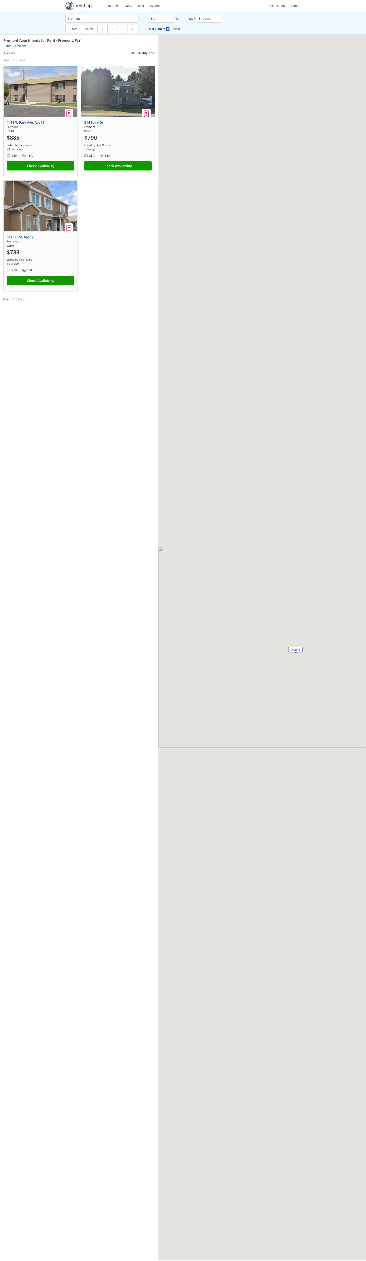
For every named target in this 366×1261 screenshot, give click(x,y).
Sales (128, 6)
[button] (295, 649)
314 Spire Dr (93, 122)
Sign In (296, 6)
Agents (155, 6)
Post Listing (277, 6)
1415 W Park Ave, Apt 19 (25, 122)
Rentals (113, 6)
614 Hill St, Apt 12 (20, 237)
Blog (141, 6)
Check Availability (40, 166)
